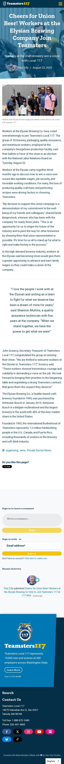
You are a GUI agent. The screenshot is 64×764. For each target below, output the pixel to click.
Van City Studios (53, 755)
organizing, (12, 450)
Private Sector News (39, 450)
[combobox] (53, 761)
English (51, 761)
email (18, 676)
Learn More (13, 669)
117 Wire (26, 595)
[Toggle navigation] (60, 4)
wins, (23, 450)
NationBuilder (22, 755)
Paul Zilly (8, 588)
